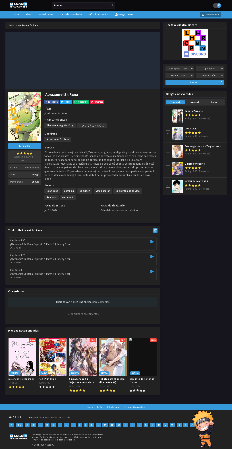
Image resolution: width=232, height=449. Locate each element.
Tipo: (209, 68)
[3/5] (24, 153)
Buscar (193, 82)
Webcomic (68, 197)
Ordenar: (209, 75)
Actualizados (113, 407)
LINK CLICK (191, 128)
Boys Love (52, 191)
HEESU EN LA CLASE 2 (196, 181)
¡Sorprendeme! (211, 14)
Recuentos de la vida (127, 191)
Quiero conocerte (195, 163)
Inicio (90, 407)
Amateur (51, 197)
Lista (99, 407)
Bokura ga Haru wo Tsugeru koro (203, 146)
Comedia (69, 191)
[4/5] (28, 153)
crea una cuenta (82, 302)
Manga (35, 174)
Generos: (179, 75)
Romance (84, 191)
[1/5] (18, 153)
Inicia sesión (63, 302)
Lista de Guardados (134, 407)
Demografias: (179, 68)
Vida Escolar (103, 191)
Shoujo (35, 181)
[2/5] (21, 153)
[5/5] (31, 153)
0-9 (19, 425)
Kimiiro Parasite (194, 111)
